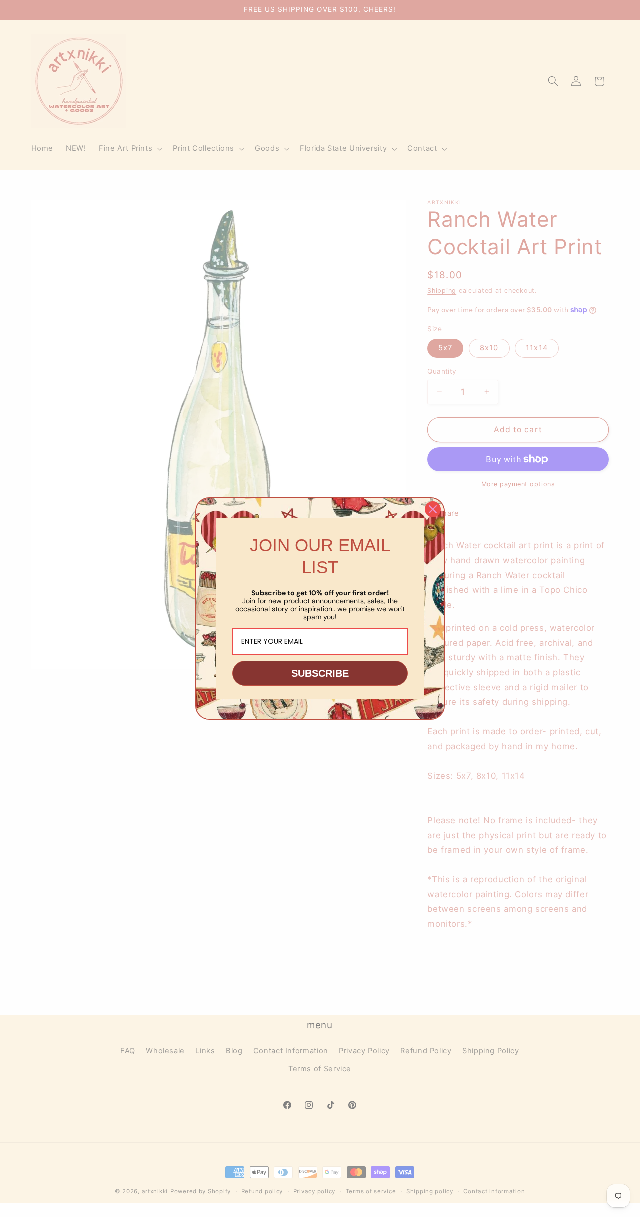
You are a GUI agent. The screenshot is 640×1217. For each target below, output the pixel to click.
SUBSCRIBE (320, 673)
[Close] (433, 509)
